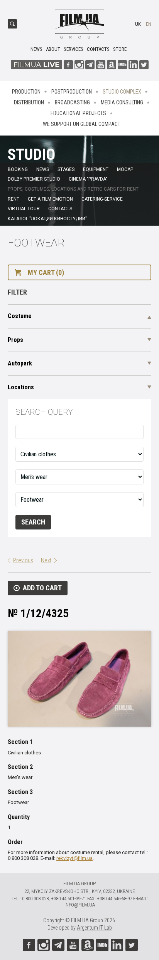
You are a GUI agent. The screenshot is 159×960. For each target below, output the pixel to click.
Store (120, 49)
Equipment (95, 169)
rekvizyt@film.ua (74, 858)
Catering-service (102, 199)
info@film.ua (79, 905)
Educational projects (78, 113)
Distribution (29, 102)
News (36, 49)
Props (15, 339)
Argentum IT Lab (94, 928)
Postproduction (71, 92)
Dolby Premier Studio (34, 179)
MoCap (125, 169)
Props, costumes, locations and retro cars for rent (73, 189)
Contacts (98, 49)
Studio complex (122, 92)
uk (138, 24)
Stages (66, 169)
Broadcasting (72, 102)
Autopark (20, 363)
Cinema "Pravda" (88, 179)
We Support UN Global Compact (81, 124)
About (53, 49)
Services (73, 49)
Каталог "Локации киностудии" (47, 218)
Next (46, 560)
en (148, 24)
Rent (13, 199)
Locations (21, 387)
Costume (20, 316)
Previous (23, 560)
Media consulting (122, 102)
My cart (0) (46, 272)
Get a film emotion (50, 199)
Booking (18, 169)
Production (26, 92)
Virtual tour (24, 208)
